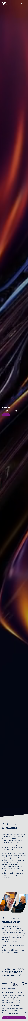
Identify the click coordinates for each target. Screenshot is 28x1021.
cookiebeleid (17, 1010)
